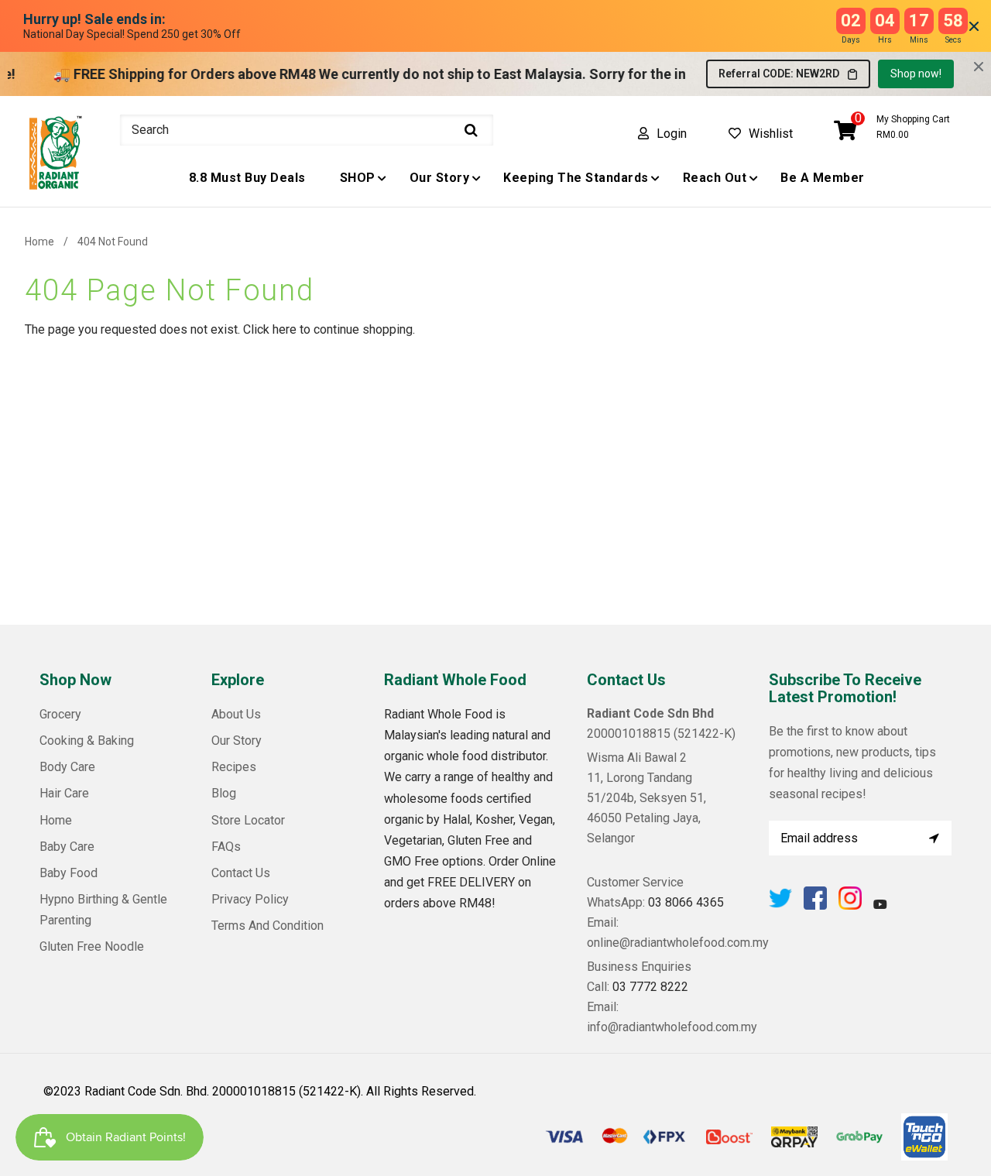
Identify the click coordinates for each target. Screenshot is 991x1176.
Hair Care (64, 793)
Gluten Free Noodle (91, 946)
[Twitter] (780, 905)
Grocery (60, 714)
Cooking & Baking (86, 740)
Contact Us (240, 873)
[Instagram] (850, 905)
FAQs (226, 846)
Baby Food (68, 873)
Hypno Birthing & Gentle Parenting (103, 909)
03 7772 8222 (650, 986)
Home (39, 241)
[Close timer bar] (974, 26)
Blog (223, 793)
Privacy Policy (250, 899)
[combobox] (306, 130)
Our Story (236, 740)
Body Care (67, 766)
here (285, 329)
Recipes (233, 766)
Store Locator (248, 820)
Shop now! (915, 73)
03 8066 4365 (686, 902)
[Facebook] (815, 905)
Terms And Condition (267, 925)
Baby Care (66, 846)
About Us (236, 714)
